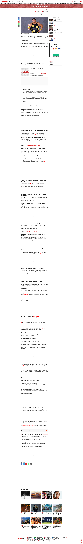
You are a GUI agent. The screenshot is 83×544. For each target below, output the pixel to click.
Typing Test (51, 64)
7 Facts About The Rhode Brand (56, 501)
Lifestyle (46, 3)
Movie (55, 3)
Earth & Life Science (20, 3)
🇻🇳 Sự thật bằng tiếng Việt (48, 541)
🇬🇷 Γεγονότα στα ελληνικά (54, 538)
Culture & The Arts (14, 3)
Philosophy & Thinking (63, 3)
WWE (44, 161)
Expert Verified (38, 11)
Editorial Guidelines (45, 11)
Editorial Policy (33, 533)
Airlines (2, 3)
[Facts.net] (6, 1)
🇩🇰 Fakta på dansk (47, 537)
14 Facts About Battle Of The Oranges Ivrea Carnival (36, 527)
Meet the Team (40, 533)
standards (36, 440)
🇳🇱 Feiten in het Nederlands (42, 540)
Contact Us (53, 533)
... (81, 3)
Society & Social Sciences (77, 3)
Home (38, 4)
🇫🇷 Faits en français (44, 536)
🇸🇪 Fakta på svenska (55, 537)
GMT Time (51, 62)
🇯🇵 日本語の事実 (47, 539)
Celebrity (5, 3)
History (37, 3)
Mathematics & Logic (51, 3)
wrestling (28, 46)
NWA (31, 183)
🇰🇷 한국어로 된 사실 (55, 539)
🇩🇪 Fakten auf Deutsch (35, 536)
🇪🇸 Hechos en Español (52, 536)
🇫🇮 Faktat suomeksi (37, 538)
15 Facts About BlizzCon (47, 513)
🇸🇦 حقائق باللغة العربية (45, 538)
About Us (28, 533)
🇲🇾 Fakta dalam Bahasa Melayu (31, 540)
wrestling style (25, 294)
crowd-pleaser (35, 134)
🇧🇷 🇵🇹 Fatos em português (38, 537)
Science (71, 3)
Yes (21, 322)
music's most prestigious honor (26, 426)
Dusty (42, 62)
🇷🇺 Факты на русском (38, 541)
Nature (58, 3)
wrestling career (36, 316)
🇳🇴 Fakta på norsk (29, 538)
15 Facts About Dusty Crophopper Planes (35, 501)
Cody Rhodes (25, 226)
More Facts (28, 536)
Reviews (68, 3)
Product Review (46, 533)
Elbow (43, 328)
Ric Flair (24, 365)
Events (25, 3)
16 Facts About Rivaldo (57, 39)
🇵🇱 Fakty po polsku (51, 540)
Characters (9, 3)
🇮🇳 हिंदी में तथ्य (29, 539)
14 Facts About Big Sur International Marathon (57, 514)
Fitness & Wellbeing (29, 3)
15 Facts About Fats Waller (58, 32)
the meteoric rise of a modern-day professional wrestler (37, 424)
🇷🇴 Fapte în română (30, 541)
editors (32, 442)
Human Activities (41, 3)
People (44, 4)
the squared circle (39, 253)
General (34, 3)
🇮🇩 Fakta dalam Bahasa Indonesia (37, 539)
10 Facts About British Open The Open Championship (46, 527)
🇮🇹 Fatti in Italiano (29, 537)
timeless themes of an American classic (28, 425)
